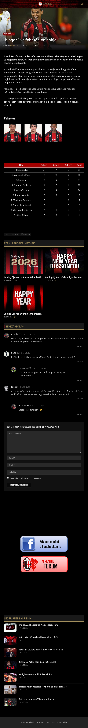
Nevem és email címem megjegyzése (25, 478)
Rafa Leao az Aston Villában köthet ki (36, 699)
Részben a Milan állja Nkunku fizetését (37, 662)
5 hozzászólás (41, 46)
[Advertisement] (44, 514)
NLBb (13, 353)
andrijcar (14, 46)
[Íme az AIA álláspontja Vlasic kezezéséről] (10, 627)
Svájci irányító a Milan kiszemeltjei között (39, 637)
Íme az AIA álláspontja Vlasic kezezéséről (38, 625)
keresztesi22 (25, 368)
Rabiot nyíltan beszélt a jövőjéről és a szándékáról (43, 687)
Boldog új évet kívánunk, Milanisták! (23, 277)
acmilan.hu (9, 34)
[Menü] (6, 4)
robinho (14, 234)
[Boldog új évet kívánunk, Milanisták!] (23, 261)
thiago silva (25, 234)
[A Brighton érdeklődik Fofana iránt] (10, 677)
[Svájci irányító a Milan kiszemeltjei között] (10, 640)
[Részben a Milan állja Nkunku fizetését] (10, 665)
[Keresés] (81, 4)
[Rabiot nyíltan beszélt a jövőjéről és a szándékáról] (10, 689)
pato (7, 234)
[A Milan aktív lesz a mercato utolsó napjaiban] (10, 652)
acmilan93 (16, 334)
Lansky (14, 387)
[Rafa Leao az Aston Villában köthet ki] (10, 702)
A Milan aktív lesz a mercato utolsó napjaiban (41, 650)
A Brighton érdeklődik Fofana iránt (35, 674)
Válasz (80, 346)
